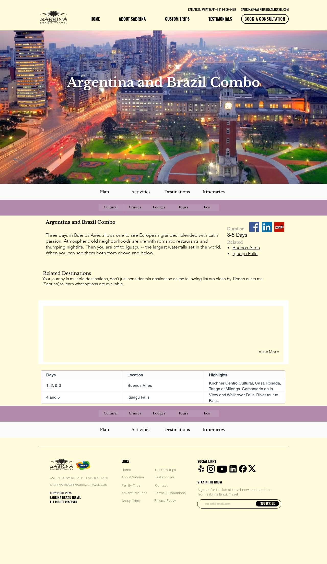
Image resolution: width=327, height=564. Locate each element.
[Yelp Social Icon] (279, 227)
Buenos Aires (246, 248)
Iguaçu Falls (245, 253)
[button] (105, 316)
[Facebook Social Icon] (254, 227)
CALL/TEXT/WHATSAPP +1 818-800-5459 (79, 478)
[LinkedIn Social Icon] (267, 227)
